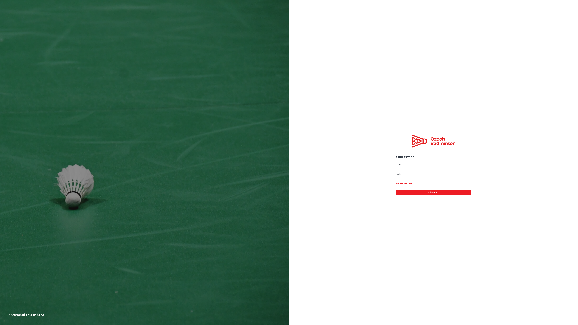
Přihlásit (433, 192)
